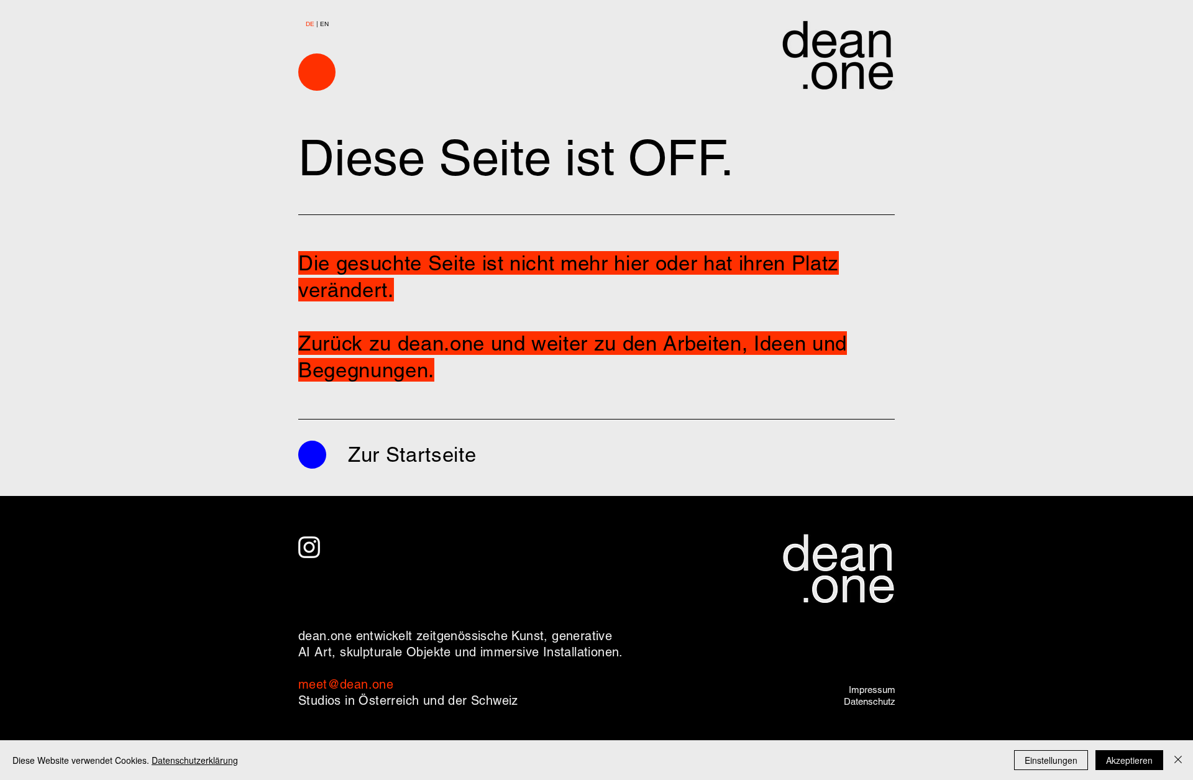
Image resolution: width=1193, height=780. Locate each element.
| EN (322, 24)
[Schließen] (1178, 760)
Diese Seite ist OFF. (516, 157)
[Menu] (317, 72)
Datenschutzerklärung (195, 760)
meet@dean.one (345, 684)
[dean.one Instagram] (309, 547)
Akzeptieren (1129, 760)
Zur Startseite (412, 454)
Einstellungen (1051, 760)
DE (311, 24)
